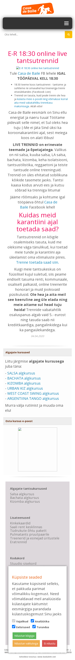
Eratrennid (18, 542)
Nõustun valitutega (26, 643)
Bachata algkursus (24, 497)
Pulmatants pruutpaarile (29, 534)
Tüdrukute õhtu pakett (28, 530)
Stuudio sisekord (23, 563)
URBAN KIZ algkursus (25, 388)
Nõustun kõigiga (24, 635)
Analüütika (42, 621)
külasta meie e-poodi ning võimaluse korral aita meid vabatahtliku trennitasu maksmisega (41, 102)
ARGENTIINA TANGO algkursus (33, 398)
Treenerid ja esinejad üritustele (34, 538)
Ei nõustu (49, 643)
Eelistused (23, 627)
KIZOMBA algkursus (24, 383)
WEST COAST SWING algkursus (33, 393)
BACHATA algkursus (24, 378)
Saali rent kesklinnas (26, 527)
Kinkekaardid (20, 523)
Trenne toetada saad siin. (37, 262)
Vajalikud (22, 621)
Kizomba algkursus (25, 501)
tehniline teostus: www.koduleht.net (37, 656)
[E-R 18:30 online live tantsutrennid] (37, 68)
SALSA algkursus (21, 373)
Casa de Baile (29, 73)
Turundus (43, 627)
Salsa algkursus (22, 494)
